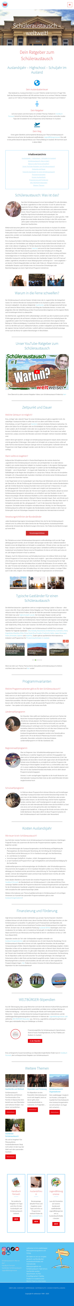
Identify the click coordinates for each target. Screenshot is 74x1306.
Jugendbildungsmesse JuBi (58, 1016)
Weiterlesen (10, 1112)
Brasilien (16, 633)
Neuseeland (41, 631)
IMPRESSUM (29, 1288)
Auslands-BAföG (44, 928)
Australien (59, 631)
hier (28, 668)
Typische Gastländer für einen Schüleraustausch (39, 172)
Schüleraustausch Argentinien (12, 652)
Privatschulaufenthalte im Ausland (37, 638)
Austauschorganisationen (13, 898)
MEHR (16, 1219)
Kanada (33, 631)
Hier (23, 963)
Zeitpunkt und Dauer (38, 169)
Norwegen (63, 633)
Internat (34, 248)
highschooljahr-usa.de (27, 615)
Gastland (34, 424)
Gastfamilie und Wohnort (14, 1089)
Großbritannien (51, 631)
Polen (7, 635)
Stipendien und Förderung (37, 1089)
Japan (57, 633)
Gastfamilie (40, 305)
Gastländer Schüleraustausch (11, 1268)
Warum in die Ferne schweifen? (38, 164)
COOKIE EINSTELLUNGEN (56, 1288)
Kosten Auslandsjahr (39, 177)
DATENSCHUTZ (40, 1288)
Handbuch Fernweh (11, 882)
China (26, 633)
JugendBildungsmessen (52, 137)
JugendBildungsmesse (9, 1270)
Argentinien (9, 633)
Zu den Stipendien (35, 1041)
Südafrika (29, 635)
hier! (64, 394)
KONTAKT (20, 1288)
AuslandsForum (37, 1216)
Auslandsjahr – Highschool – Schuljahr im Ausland (39, 158)
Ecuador (39, 633)
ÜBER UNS (12, 1288)
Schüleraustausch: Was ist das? (38, 161)
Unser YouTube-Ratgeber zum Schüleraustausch (39, 166)
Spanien (20, 635)
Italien (52, 633)
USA (29, 631)
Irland (65, 631)
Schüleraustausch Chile (59, 653)
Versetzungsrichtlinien (37, 533)
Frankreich (46, 633)
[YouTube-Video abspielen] (37, 372)
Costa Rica (32, 633)
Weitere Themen (38, 185)
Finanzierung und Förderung (38, 180)
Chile (21, 633)
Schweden (13, 635)
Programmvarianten (38, 174)
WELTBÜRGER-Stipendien (38, 183)
